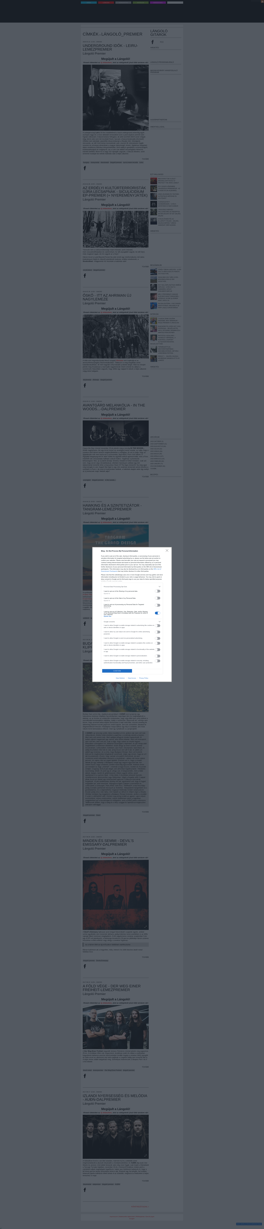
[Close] (168, 551)
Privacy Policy (143, 678)
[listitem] (132, 586)
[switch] (157, 591)
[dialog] (132, 614)
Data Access (132, 678)
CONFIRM (117, 671)
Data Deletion (120, 678)
